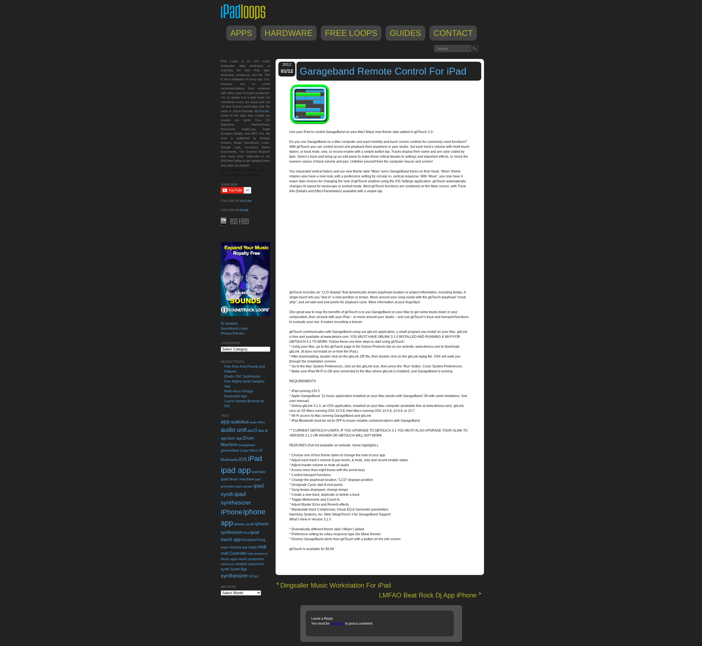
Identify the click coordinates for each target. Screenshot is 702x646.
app (225, 421)
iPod (247, 532)
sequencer (256, 564)
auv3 (252, 430)
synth (225, 569)
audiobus (240, 421)
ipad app (236, 470)
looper (225, 547)
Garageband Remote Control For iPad (383, 71)
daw (261, 431)
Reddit (244, 210)
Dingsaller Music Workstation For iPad (335, 585)
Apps (241, 33)
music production (251, 559)
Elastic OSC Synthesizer (242, 376)
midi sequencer (257, 553)
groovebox (230, 450)
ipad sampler (244, 486)
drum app (234, 438)
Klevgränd (249, 540)
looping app (239, 547)
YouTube (246, 200)
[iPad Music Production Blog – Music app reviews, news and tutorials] (246, 20)
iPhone (231, 512)
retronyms (227, 564)
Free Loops (351, 33)
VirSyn (254, 576)
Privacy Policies (232, 333)
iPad (255, 458)
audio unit (234, 430)
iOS (243, 459)
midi (262, 546)
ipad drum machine (237, 479)
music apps (229, 559)
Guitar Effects (249, 450)
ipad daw (258, 472)
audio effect (257, 422)
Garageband (246, 445)
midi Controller (234, 553)
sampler (241, 564)
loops (252, 547)
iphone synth (244, 524)
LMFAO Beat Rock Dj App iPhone (428, 595)
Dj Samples (229, 323)
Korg (261, 540)
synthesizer (234, 576)
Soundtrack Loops (234, 328)
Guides (405, 33)
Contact (453, 33)
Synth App (238, 569)
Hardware (289, 33)
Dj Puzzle (261, 111)
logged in (337, 623)
